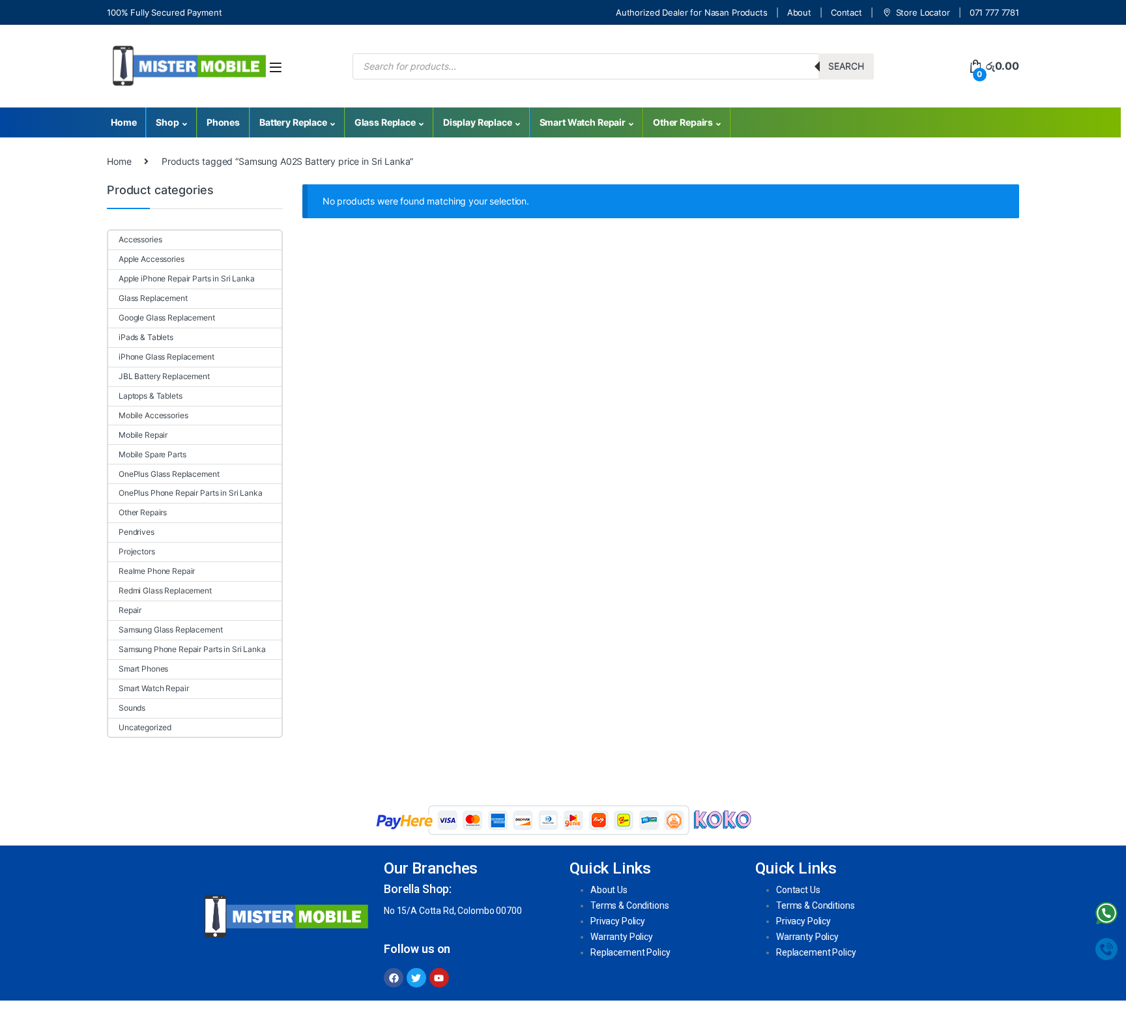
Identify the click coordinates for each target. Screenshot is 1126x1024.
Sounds (132, 708)
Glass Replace (385, 122)
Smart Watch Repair (583, 122)
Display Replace (477, 122)
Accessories (140, 239)
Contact (846, 12)
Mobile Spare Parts (152, 454)
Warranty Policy (621, 937)
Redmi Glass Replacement (165, 590)
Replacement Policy (630, 952)
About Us (609, 890)
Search (846, 66)
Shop (167, 122)
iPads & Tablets (146, 337)
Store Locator (923, 12)
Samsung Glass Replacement (171, 629)
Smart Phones (143, 669)
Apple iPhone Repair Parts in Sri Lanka (187, 278)
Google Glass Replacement (167, 317)
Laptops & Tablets (150, 396)
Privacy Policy (617, 921)
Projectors (137, 551)
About (799, 12)
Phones (223, 122)
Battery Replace (293, 122)
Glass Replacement (153, 298)
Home (123, 122)
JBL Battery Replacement (164, 376)
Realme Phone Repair (157, 571)
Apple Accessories (151, 259)
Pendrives (136, 532)
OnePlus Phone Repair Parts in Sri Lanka (191, 493)
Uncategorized (145, 727)
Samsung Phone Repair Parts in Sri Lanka (192, 649)
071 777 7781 (994, 12)
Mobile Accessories (153, 415)
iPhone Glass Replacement (166, 357)
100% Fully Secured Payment (164, 12)
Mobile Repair (143, 435)
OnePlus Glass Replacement (169, 474)
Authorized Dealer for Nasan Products (692, 12)
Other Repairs (683, 122)
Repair (130, 610)
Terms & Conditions (629, 905)
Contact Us (798, 890)
